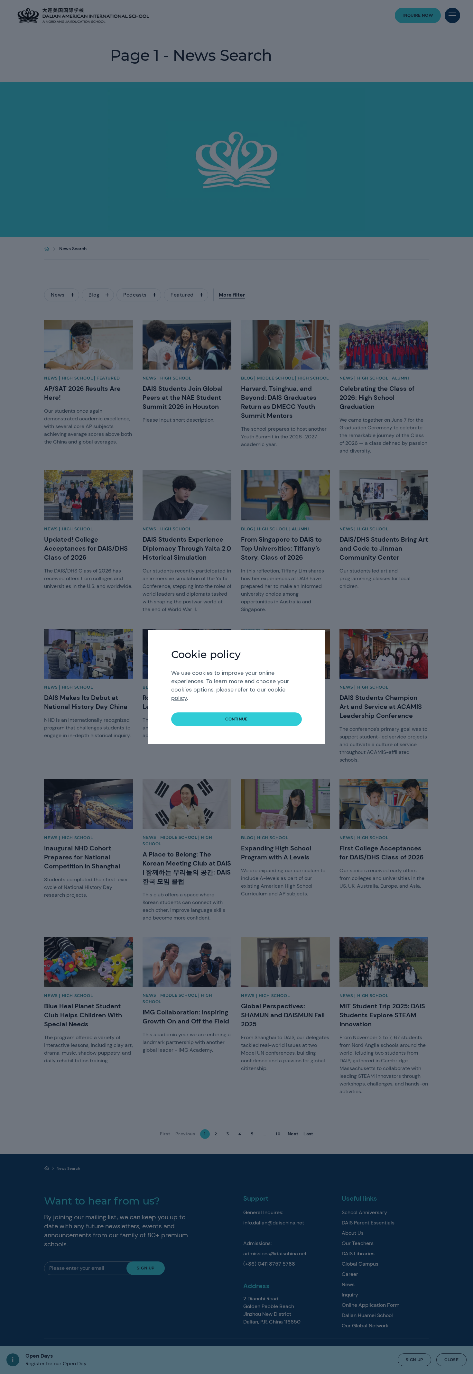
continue (236, 719)
